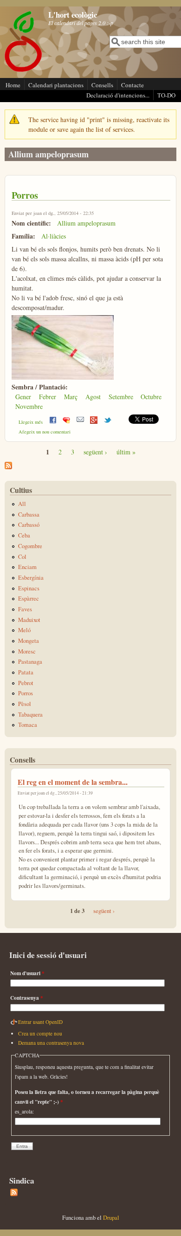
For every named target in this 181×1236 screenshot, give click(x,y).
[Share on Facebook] (53, 422)
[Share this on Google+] (93, 422)
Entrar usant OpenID (40, 1021)
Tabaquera (30, 714)
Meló (24, 630)
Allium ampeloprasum (86, 223)
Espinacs (28, 588)
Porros (25, 195)
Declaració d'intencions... (117, 95)
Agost (93, 396)
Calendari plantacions (56, 85)
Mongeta (28, 641)
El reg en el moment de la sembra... (73, 782)
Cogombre (30, 546)
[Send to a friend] (80, 422)
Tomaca (27, 725)
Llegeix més (31, 422)
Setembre (121, 396)
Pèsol (24, 704)
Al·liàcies (53, 236)
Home (13, 85)
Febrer (47, 396)
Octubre (151, 396)
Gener (23, 396)
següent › (95, 451)
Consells (102, 85)
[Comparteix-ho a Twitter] (107, 422)
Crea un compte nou (40, 1033)
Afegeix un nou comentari (45, 431)
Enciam (27, 567)
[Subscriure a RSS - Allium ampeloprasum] (8, 466)
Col (22, 557)
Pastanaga (30, 662)
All (22, 504)
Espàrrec (28, 598)
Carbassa (28, 514)
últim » (126, 451)
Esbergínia (31, 578)
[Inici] (23, 71)
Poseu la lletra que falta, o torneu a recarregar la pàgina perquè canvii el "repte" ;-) (87, 1097)
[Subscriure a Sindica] (14, 1194)
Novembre (29, 406)
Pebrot (25, 683)
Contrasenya (26, 998)
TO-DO (166, 95)
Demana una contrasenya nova (51, 1042)
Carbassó (28, 525)
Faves (25, 609)
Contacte (132, 85)
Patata (25, 672)
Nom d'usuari (27, 973)
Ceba (24, 535)
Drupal (111, 1218)
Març (71, 396)
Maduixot (29, 620)
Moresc (27, 651)
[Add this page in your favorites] (66, 422)
